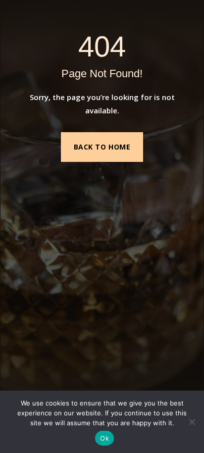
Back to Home (102, 146)
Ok (104, 438)
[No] (192, 422)
